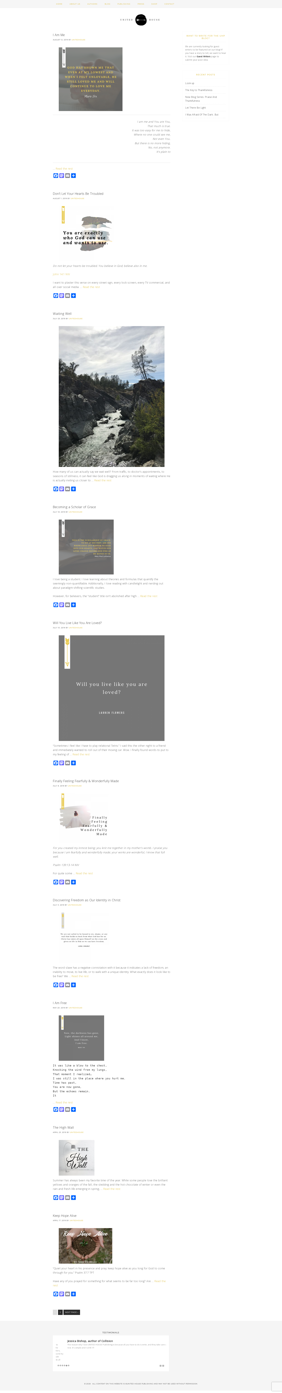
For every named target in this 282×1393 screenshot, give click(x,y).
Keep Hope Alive (65, 1215)
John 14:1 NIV (61, 274)
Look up (190, 83)
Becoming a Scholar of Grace (74, 507)
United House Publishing (141, 19)
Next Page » (71, 1312)
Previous (160, 1353)
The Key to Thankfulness (199, 90)
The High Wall (63, 1127)
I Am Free (60, 1003)
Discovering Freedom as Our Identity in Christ (87, 900)
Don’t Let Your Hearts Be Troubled (78, 193)
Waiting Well (62, 313)
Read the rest (64, 168)
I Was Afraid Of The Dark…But (201, 114)
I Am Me (59, 35)
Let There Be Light (195, 107)
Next (163, 1353)
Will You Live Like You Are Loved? (77, 623)
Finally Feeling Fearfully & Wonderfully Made (86, 781)
